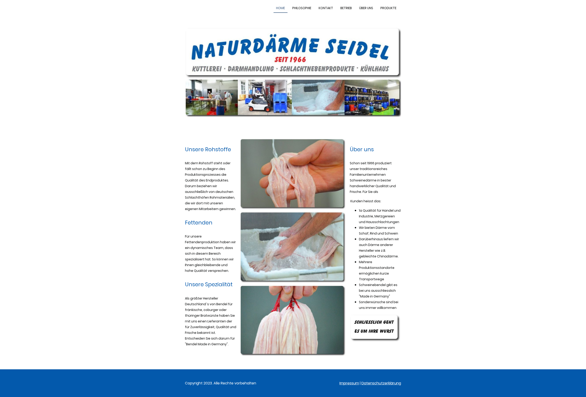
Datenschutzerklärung (381, 383)
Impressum (349, 383)
